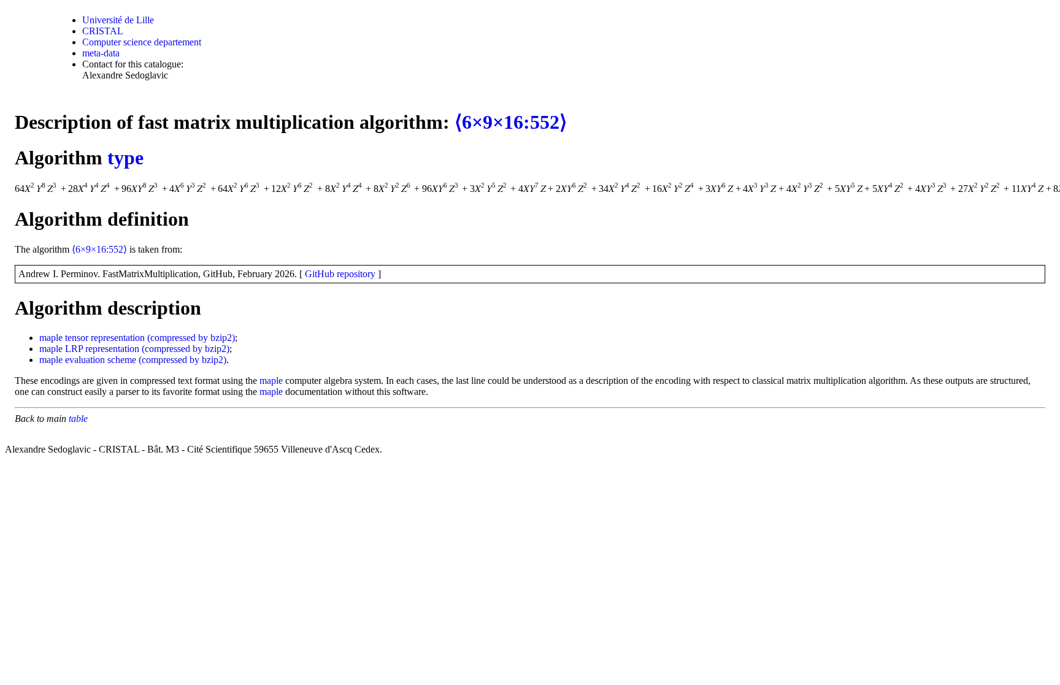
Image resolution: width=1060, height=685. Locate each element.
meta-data (101, 53)
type (125, 158)
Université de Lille (118, 20)
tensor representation (105, 337)
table (78, 418)
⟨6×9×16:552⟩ (511, 122)
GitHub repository (340, 274)
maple (51, 337)
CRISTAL (102, 31)
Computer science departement (141, 42)
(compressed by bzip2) (191, 337)
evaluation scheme (100, 359)
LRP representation (102, 348)
